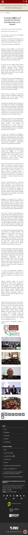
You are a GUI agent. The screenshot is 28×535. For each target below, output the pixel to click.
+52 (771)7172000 (11, 491)
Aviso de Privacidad (8, 453)
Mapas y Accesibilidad (9, 468)
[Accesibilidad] (25, 532)
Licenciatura (7, 435)
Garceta (6, 462)
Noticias (4, 12)
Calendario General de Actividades (12, 465)
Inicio (5, 429)
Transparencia (7, 459)
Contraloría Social (8, 456)
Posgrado (6, 438)
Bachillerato (7, 432)
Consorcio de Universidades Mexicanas (13, 476)
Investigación (7, 442)
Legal (5, 449)
